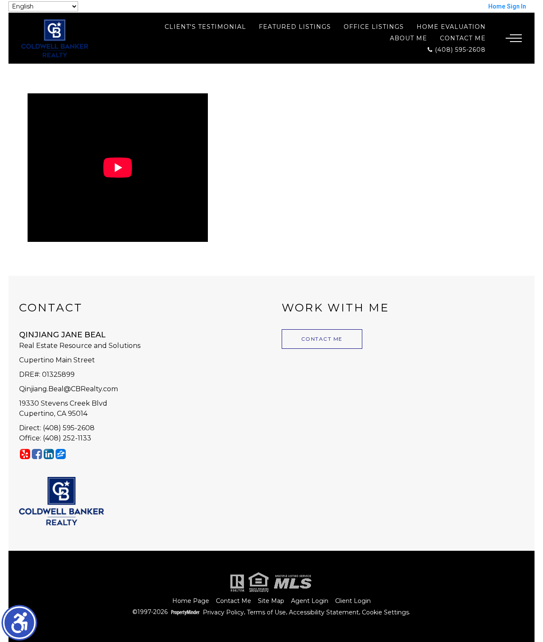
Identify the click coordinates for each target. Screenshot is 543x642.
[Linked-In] (49, 454)
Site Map (271, 601)
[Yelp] (25, 454)
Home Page (190, 601)
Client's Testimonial (205, 27)
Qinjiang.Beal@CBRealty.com (68, 389)
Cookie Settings (385, 612)
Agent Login (309, 601)
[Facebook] (37, 454)
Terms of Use (266, 612)
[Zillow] (61, 454)
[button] (19, 622)
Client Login (353, 601)
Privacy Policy (223, 612)
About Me (408, 38)
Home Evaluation (451, 27)
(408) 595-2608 (459, 49)
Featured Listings (295, 27)
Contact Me (463, 38)
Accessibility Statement (324, 612)
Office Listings (374, 27)
